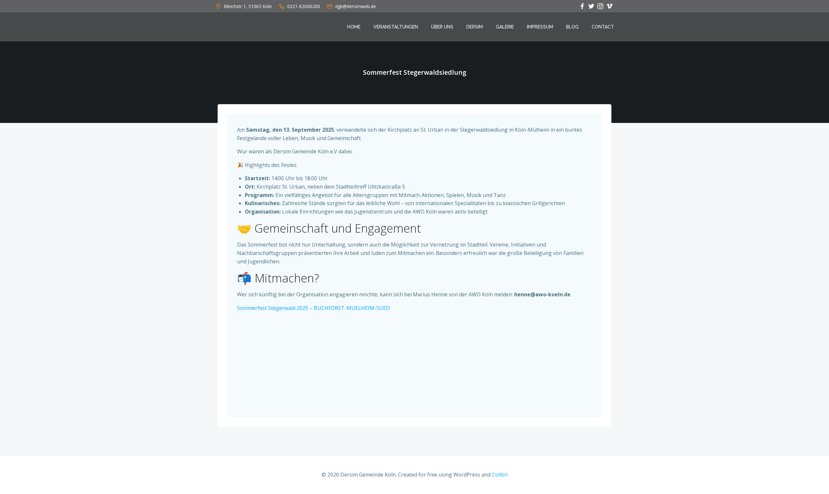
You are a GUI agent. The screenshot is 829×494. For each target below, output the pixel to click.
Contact (603, 26)
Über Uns (442, 26)
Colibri (500, 474)
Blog (572, 26)
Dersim (474, 26)
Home (353, 26)
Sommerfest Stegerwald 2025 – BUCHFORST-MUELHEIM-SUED (313, 308)
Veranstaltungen (395, 26)
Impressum (540, 26)
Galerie (505, 26)
